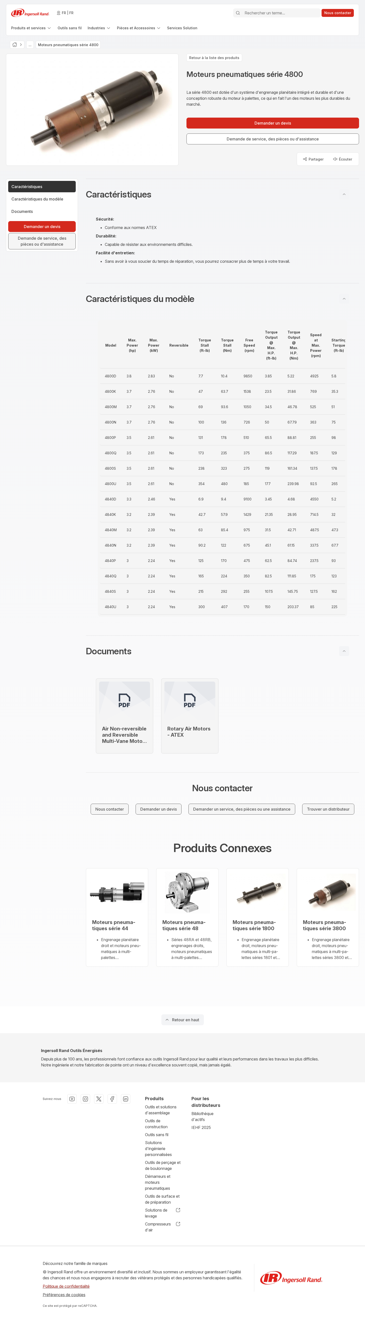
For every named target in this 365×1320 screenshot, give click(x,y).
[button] (222, 194)
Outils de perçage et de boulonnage (163, 1165)
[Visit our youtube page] (72, 1099)
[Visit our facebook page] (112, 1099)
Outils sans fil (156, 1134)
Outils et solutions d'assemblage (161, 1109)
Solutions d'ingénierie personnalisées (158, 1148)
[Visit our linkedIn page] (125, 1099)
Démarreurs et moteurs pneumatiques (157, 1182)
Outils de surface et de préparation (162, 1199)
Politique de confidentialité (66, 1286)
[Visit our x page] (99, 1099)
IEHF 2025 (201, 1127)
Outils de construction (156, 1123)
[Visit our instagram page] (85, 1099)
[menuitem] (31, 28)
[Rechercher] (237, 12)
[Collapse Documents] (344, 651)
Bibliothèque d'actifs (202, 1116)
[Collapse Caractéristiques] (344, 194)
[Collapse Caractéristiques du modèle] (344, 299)
